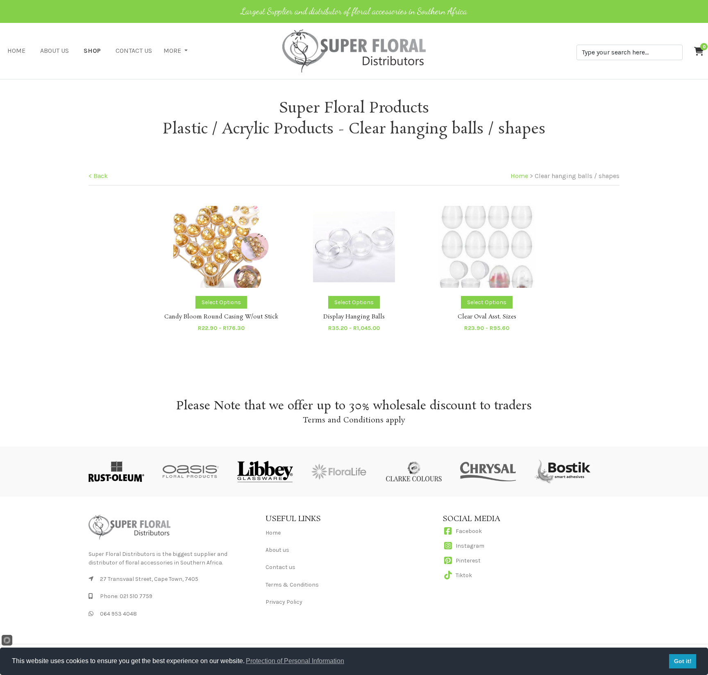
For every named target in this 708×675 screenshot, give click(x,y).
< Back (98, 176)
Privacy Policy (284, 601)
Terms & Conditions (292, 584)
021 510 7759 (136, 596)
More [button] (173, 50)
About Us (54, 50)
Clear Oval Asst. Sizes (487, 317)
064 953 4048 (118, 613)
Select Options (221, 302)
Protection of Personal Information (295, 660)
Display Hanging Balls (354, 317)
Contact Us (134, 50)
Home (16, 50)
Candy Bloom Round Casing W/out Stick (221, 317)
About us (277, 549)
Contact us (280, 567)
